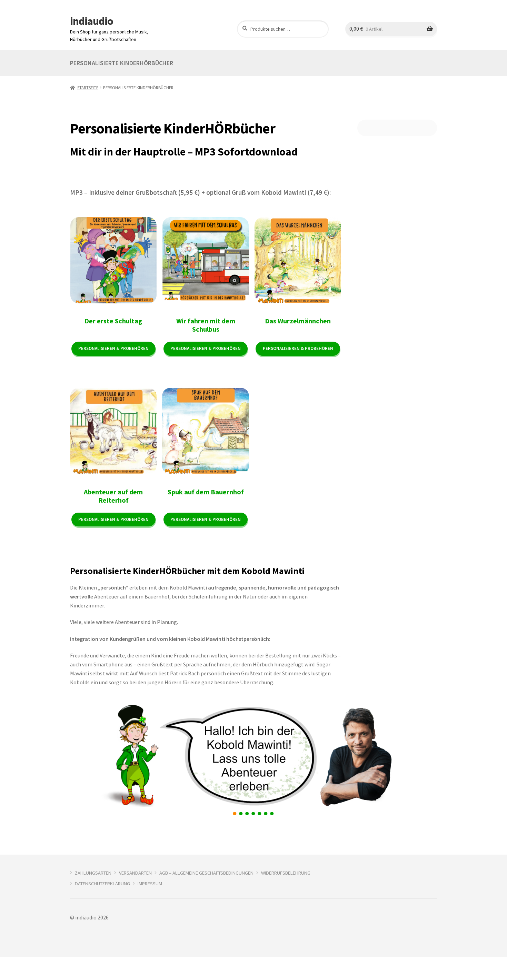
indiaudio (91, 21)
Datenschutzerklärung (102, 883)
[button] (235, 813)
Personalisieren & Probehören (113, 348)
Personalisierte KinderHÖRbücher (121, 63)
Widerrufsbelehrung (285, 873)
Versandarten (135, 873)
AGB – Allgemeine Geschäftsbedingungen (206, 873)
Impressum (150, 883)
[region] (253, 760)
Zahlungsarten (93, 873)
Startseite (87, 87)
